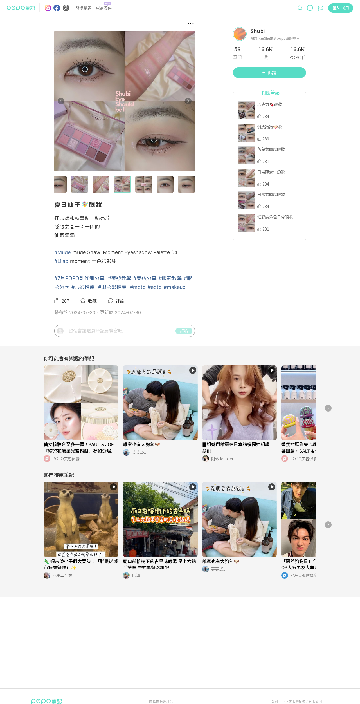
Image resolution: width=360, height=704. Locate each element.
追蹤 (271, 72)
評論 (184, 331)
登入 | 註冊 (341, 7)
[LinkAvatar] (242, 34)
